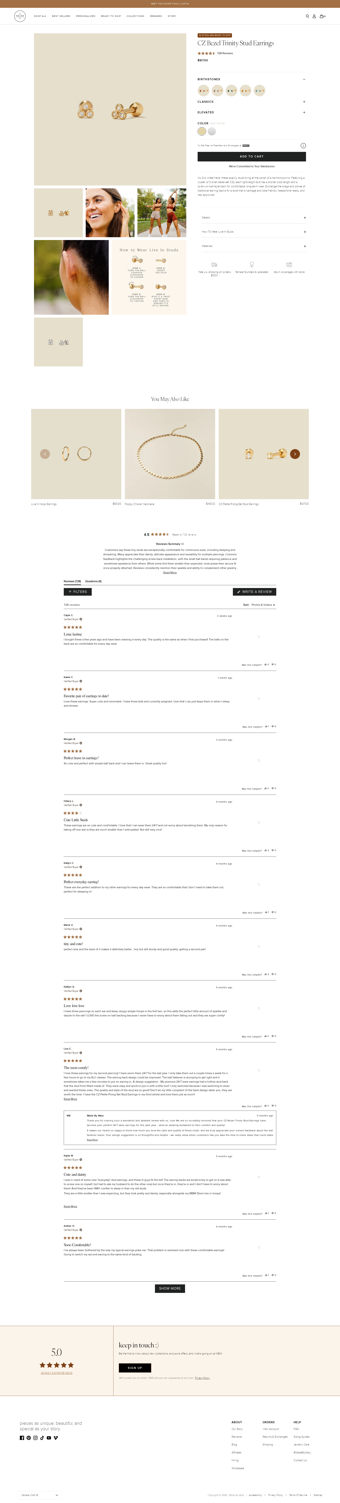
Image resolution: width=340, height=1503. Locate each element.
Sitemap (318, 1495)
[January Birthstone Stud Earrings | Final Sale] (203, 90)
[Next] (295, 454)
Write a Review (258, 593)
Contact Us (300, 1460)
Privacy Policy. (202, 1377)
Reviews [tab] (72, 582)
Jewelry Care (301, 1444)
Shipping (268, 1444)
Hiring (235, 1460)
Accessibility (255, 1495)
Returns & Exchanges (275, 1436)
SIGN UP (135, 1368)
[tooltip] (182, 544)
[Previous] (45, 454)
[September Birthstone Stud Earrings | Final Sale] (231, 90)
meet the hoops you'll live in (170, 3)
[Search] (307, 16)
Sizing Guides (302, 1436)
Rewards (156, 16)
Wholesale (238, 1468)
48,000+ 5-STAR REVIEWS (56, 1373)
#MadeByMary (302, 1452)
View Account (271, 1429)
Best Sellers (61, 16)
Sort (246, 605)
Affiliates (236, 1452)
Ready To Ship (111, 16)
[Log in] (314, 16)
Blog (234, 1444)
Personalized (85, 16)
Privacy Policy (275, 1495)
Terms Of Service (298, 1495)
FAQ (296, 1429)
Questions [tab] (93, 582)
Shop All (40, 16)
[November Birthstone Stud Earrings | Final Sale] (245, 90)
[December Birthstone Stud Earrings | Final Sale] (259, 90)
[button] (170, 573)
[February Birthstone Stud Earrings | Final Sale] (217, 90)
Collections (135, 16)
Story (172, 16)
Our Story (237, 1429)
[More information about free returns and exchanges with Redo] (303, 145)
